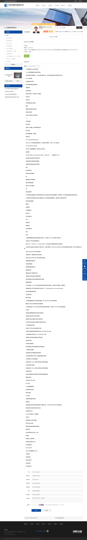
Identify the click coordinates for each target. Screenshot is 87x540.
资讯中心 (63, 5)
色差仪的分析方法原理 (9, 91)
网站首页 (37, 5)
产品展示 (50, 5)
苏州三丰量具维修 (9, 48)
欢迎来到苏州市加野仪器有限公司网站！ (10, 1)
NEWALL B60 (8, 43)
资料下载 (57, 5)
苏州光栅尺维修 (9, 45)
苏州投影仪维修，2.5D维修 (11, 51)
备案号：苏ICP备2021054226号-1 (23, 538)
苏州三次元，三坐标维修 (10, 58)
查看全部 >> (13, 64)
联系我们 (80, 1)
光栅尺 (18, 81)
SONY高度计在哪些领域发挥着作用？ (12, 88)
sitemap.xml (40, 538)
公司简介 (75, 1)
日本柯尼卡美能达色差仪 (9, 82)
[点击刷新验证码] (41, 505)
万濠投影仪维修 (9, 53)
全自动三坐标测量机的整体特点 (11, 94)
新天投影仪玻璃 (61, 517)
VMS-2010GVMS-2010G (32, 517)
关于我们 (43, 5)
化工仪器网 (33, 538)
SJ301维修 (8, 61)
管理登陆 (36, 538)
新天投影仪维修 (9, 40)
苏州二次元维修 (9, 38)
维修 (7, 35)
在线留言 (26, 55)
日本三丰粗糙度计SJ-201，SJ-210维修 (13, 56)
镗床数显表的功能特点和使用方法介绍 (12, 97)
